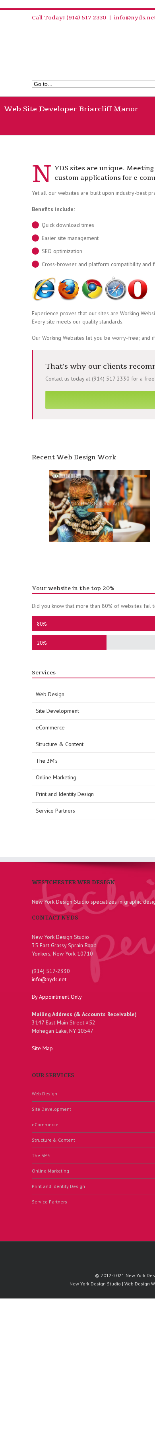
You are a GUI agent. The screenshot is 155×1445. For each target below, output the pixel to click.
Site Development (51, 1109)
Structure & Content (53, 1140)
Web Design (44, 1094)
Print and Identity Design (58, 1186)
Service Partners (49, 1202)
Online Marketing (50, 1171)
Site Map (42, 1048)
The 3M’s (41, 1155)
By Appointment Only (57, 996)
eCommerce (45, 1124)
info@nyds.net (49, 979)
